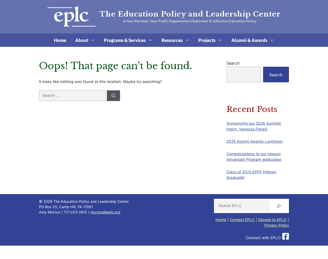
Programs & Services (125, 40)
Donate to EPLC (272, 220)
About (81, 40)
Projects (207, 40)
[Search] (113, 95)
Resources (172, 40)
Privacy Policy (276, 225)
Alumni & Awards (249, 40)
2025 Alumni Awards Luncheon (254, 141)
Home (60, 40)
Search (233, 63)
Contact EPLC (242, 220)
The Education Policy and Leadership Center (189, 14)
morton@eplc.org (105, 212)
